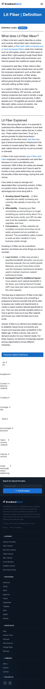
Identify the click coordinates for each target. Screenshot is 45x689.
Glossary (6, 639)
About (5, 663)
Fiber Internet (8, 546)
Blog (4, 631)
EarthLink (6, 582)
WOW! (5, 614)
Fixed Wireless (8, 562)
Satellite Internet (9, 566)
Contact (6, 671)
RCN (4, 610)
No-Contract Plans (9, 570)
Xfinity (5, 586)
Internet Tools (8, 635)
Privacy (5, 527)
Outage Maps (8, 647)
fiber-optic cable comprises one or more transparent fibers (22, 48)
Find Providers (24, 491)
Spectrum (6, 594)
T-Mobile (6, 606)
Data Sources (8, 643)
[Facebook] (5, 683)
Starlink (5, 618)
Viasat (5, 598)
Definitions (22, 28)
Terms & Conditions (15, 527)
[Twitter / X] (10, 683)
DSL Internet (7, 558)
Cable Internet (8, 554)
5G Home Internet (9, 550)
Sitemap (6, 651)
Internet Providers (9, 542)
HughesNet (7, 602)
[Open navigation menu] (41, 4)
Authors (6, 667)
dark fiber (32, 139)
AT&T (5, 590)
